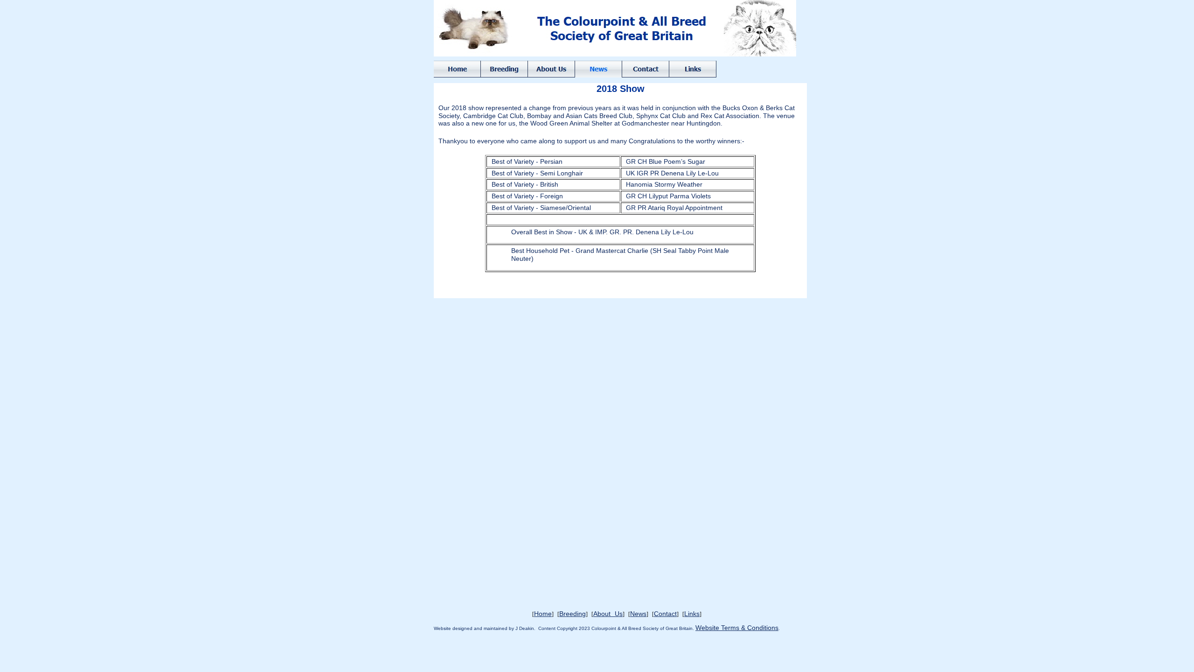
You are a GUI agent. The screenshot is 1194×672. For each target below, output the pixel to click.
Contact (665, 613)
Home (543, 613)
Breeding (572, 613)
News (638, 613)
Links (692, 613)
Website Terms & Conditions (736, 627)
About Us (608, 613)
